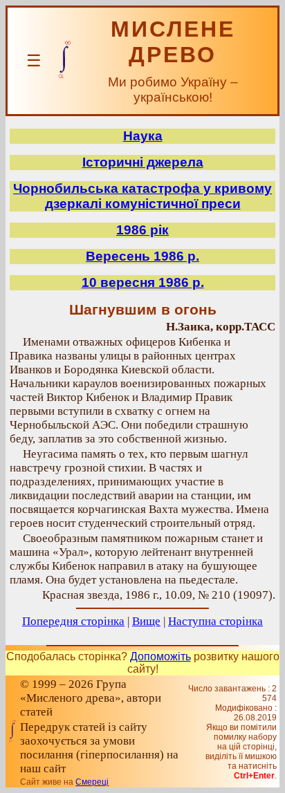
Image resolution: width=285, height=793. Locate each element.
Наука (143, 136)
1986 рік (142, 230)
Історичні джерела (142, 162)
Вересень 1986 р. (142, 256)
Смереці (92, 782)
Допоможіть (160, 656)
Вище (146, 621)
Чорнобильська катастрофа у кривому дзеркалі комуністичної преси (142, 196)
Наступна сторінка (215, 621)
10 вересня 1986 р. (143, 282)
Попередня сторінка (73, 621)
